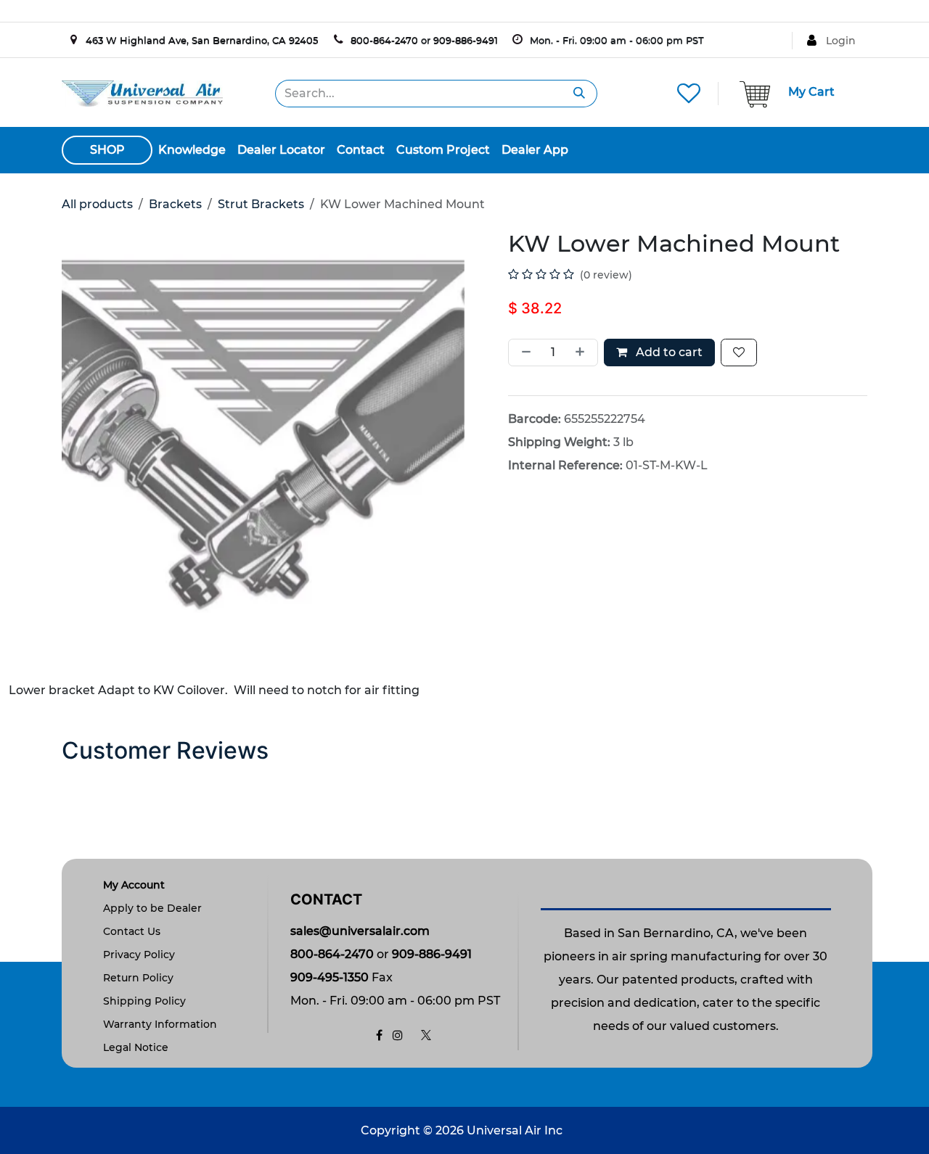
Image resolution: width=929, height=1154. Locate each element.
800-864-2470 (384, 40)
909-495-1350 (329, 977)
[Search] (579, 93)
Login (841, 40)
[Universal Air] (142, 92)
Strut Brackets (261, 204)
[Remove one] (523, 352)
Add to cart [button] (668, 352)
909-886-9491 (465, 40)
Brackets (175, 204)
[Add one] (582, 352)
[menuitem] (192, 150)
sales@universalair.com (360, 931)
